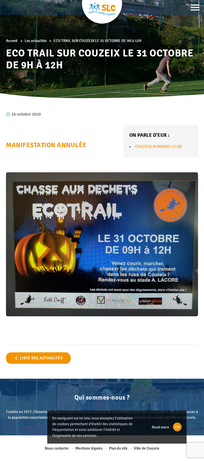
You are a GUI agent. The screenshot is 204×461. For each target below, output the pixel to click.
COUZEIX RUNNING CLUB (158, 146)
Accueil (12, 40)
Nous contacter (57, 448)
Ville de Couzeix (146, 448)
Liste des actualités (41, 358)
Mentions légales (89, 448)
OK (177, 427)
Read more (160, 427)
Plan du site (118, 448)
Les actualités (36, 40)
